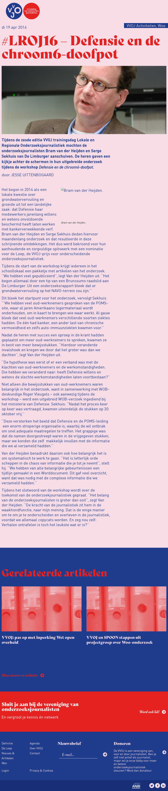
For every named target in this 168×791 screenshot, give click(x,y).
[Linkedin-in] (163, 785)
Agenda (35, 743)
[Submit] (105, 754)
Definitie (7, 743)
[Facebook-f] (157, 785)
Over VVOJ (36, 748)
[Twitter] (151, 785)
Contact (35, 753)
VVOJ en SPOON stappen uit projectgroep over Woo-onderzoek (119, 639)
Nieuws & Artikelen (8, 755)
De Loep (7, 748)
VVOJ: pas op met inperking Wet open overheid (38, 639)
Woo (4, 763)
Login (5, 770)
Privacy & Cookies (41, 770)
